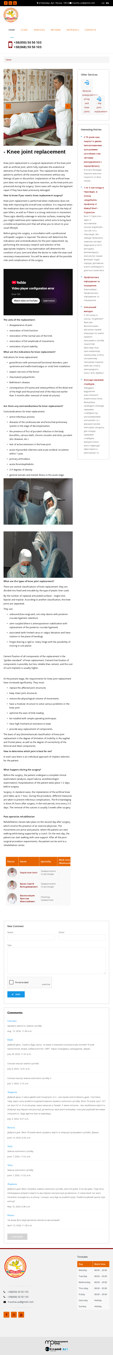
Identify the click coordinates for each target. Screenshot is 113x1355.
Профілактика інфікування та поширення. (92, 281)
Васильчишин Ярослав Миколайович (27, 898)
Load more (17, 1236)
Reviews (56, 30)
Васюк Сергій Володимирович (29, 885)
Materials (73, 30)
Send (17, 994)
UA (103, 3)
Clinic (24, 30)
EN (107, 3)
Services (39, 30)
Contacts (90, 30)
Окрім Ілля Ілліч (28, 872)
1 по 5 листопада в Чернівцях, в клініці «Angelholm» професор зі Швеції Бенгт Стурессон (94, 200)
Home (12, 30)
